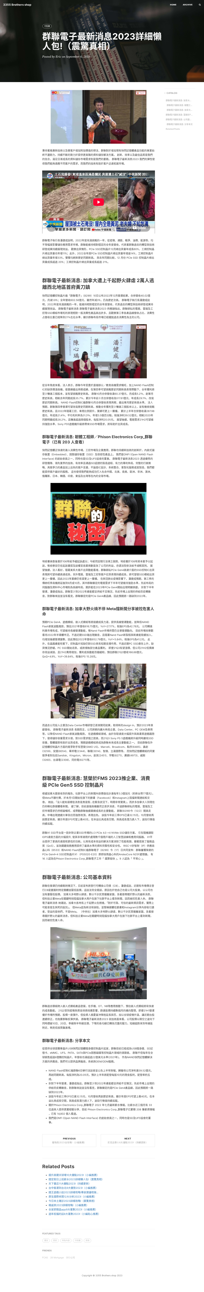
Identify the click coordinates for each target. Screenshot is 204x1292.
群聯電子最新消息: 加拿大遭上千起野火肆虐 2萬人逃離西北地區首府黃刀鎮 (179, 100)
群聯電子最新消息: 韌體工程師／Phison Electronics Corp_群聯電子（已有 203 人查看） (180, 105)
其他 (87, 1240)
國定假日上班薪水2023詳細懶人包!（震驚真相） (76, 1179)
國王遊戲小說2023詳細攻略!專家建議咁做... (73, 1192)
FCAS (45, 1257)
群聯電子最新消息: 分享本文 (180, 124)
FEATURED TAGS (51, 1233)
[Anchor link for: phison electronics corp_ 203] (39, 442)
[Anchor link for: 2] (38, 287)
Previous (69, 1140)
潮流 (46, 1240)
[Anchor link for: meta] (39, 614)
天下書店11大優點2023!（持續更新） (70, 1183)
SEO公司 (70, 1257)
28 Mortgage (57, 1257)
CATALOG (172, 93)
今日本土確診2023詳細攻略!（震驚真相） (72, 1200)
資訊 (55, 1240)
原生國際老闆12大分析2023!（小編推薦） (73, 1196)
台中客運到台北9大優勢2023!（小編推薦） (73, 1187)
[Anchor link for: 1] (38, 876)
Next (128, 1140)
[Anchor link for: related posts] (38, 1166)
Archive (188, 4)
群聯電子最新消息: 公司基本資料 (179, 119)
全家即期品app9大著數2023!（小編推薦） (73, 1209)
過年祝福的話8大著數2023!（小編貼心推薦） (75, 1213)
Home (173, 4)
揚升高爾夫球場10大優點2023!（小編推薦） (74, 1175)
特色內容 (66, 1240)
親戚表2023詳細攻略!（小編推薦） (69, 1205)
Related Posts (173, 129)
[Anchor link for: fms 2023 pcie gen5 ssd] (38, 784)
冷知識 (47, 26)
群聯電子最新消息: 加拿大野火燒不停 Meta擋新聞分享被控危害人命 (180, 110)
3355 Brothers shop (17, 4)
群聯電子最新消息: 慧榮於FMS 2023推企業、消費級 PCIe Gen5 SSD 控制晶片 (179, 114)
